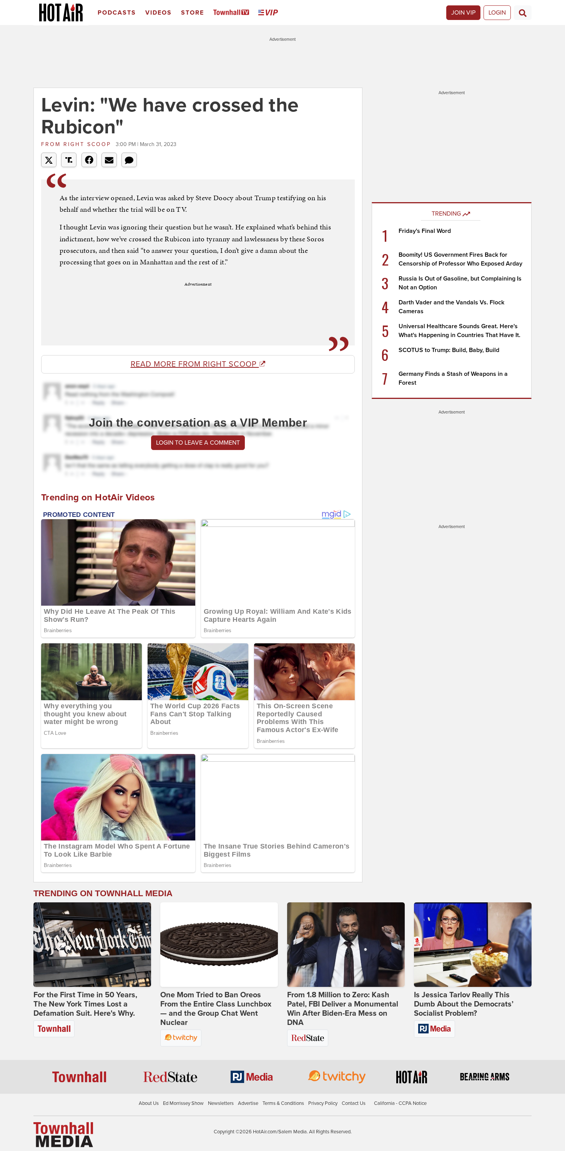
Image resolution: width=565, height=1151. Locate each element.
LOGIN (497, 13)
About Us (149, 1103)
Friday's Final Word (425, 231)
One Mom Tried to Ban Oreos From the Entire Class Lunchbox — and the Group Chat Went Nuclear (215, 1008)
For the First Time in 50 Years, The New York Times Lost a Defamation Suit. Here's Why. (85, 1004)
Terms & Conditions (283, 1103)
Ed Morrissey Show (183, 1103)
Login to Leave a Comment (198, 443)
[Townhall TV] (232, 13)
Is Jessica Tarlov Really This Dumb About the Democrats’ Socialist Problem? (463, 1004)
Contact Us (354, 1103)
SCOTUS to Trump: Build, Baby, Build (449, 350)
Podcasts (117, 13)
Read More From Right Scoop (195, 364)
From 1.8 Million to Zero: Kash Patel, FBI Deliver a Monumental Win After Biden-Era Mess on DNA (342, 1008)
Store (192, 13)
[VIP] (269, 13)
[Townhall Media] (63, 1134)
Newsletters (221, 1103)
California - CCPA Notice (400, 1103)
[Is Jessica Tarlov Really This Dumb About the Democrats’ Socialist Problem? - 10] (473, 944)
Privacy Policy (322, 1103)
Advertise (248, 1103)
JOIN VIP (463, 13)
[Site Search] (523, 12)
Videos (158, 13)
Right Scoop (77, 144)
